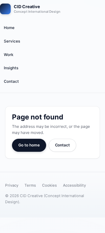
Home (9, 27)
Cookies (49, 185)
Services (12, 41)
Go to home (29, 145)
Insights (11, 67)
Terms (30, 185)
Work (8, 54)
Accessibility (74, 185)
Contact (11, 81)
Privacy (11, 185)
